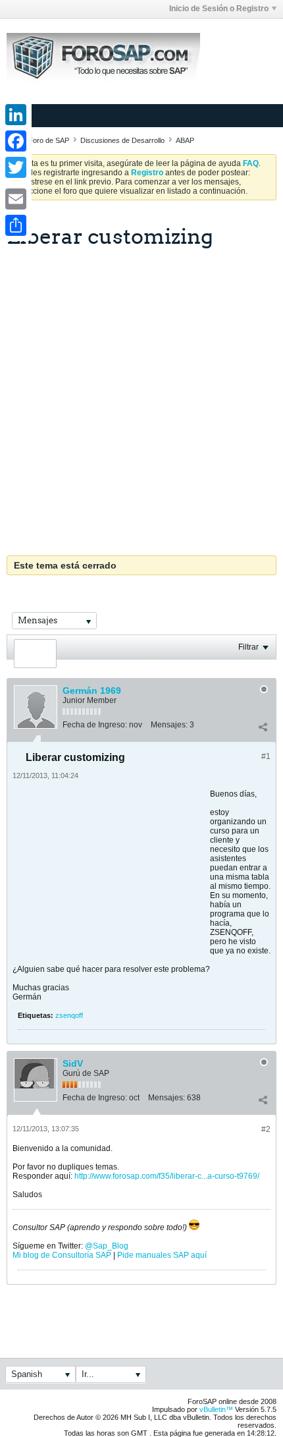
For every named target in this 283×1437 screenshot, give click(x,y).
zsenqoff (69, 1015)
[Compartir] (262, 727)
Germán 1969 (92, 690)
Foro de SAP (48, 140)
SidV (73, 1063)
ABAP (185, 140)
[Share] (16, 225)
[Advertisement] (141, 396)
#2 (265, 1129)
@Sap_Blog (106, 1246)
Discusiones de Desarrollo (122, 140)
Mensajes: (169, 724)
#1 (265, 756)
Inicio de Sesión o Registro (219, 8)
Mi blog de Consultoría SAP (62, 1255)
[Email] (16, 199)
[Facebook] (16, 141)
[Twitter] (16, 167)
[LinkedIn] (16, 114)
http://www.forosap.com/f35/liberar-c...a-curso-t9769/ (166, 1176)
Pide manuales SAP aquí (162, 1255)
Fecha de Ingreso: (95, 724)
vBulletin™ (216, 1409)
